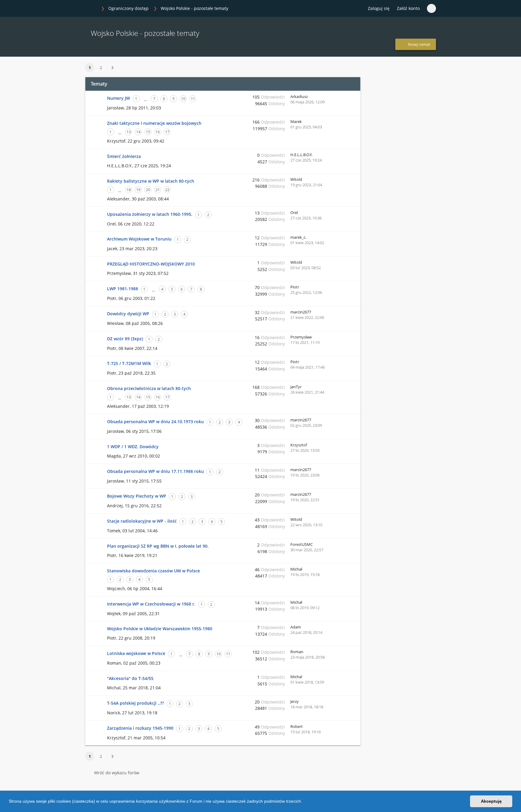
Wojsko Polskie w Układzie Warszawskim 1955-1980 (159, 628)
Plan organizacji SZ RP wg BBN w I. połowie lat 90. (158, 546)
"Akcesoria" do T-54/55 (130, 678)
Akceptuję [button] (491, 801)
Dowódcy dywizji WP (128, 313)
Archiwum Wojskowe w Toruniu (139, 239)
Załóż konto (408, 8)
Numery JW (118, 98)
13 (129, 131)
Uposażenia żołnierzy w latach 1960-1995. (149, 214)
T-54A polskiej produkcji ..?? (135, 703)
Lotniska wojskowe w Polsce (136, 653)
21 (158, 189)
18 (129, 189)
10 (183, 98)
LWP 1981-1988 (122, 288)
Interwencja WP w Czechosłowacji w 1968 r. (151, 604)
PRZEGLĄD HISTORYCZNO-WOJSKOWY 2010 (151, 264)
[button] (304, 802)
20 (148, 189)
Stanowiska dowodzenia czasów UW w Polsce (153, 571)
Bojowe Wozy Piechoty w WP (136, 496)
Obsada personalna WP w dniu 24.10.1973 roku (155, 421)
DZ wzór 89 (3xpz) (125, 338)
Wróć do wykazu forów (116, 773)
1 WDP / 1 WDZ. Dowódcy (133, 446)
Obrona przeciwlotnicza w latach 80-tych (149, 388)
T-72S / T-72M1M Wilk (129, 363)
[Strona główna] (91, 9)
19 (138, 189)
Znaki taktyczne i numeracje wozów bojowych (154, 123)
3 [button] (112, 67)
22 (167, 189)
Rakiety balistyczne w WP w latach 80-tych (150, 181)
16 (158, 131)
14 (138, 131)
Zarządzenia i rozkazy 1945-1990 (140, 728)
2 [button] (101, 67)
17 (167, 131)
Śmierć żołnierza (124, 156)
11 (193, 98)
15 (148, 131)
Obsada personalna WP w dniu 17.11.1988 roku (155, 471)
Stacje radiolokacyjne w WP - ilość (142, 521)
